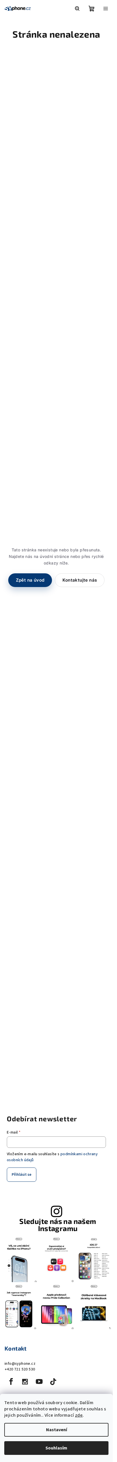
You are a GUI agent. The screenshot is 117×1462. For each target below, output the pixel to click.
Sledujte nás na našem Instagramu (57, 1225)
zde (79, 1415)
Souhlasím (56, 1448)
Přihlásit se (22, 1174)
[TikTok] (53, 1381)
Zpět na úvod (30, 580)
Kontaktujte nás (79, 580)
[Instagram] (25, 1381)
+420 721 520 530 (20, 1369)
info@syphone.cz (20, 1363)
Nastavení (56, 1430)
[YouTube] (39, 1381)
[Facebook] (11, 1381)
